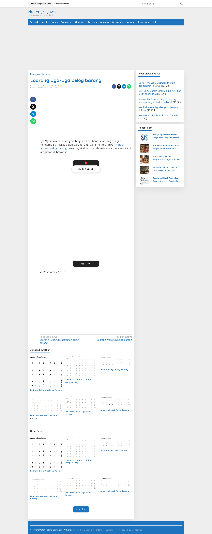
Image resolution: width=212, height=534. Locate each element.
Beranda (88, 530)
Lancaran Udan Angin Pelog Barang (78, 413)
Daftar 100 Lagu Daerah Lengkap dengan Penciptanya (156, 84)
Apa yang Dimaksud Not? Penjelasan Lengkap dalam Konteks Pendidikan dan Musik (167, 136)
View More (81, 509)
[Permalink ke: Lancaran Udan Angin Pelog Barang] (81, 402)
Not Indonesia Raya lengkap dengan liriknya (158, 109)
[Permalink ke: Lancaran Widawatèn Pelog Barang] (46, 404)
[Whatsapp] (129, 86)
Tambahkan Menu (61, 3)
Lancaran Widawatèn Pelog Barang (43, 416)
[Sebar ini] (114, 86)
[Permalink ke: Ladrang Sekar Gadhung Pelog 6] (46, 371)
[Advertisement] (106, 48)
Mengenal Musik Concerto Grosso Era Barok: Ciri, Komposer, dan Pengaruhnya (167, 169)
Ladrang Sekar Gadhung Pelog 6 (46, 390)
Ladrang (33, 87)
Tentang (98, 530)
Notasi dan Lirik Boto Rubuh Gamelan (158, 115)
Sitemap (138, 530)
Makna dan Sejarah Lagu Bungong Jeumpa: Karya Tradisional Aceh (157, 101)
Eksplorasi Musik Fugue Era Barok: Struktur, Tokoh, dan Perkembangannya (166, 180)
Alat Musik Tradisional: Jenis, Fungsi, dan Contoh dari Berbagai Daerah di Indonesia (167, 147)
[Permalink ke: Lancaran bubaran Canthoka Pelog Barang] (81, 366)
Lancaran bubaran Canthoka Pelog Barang (79, 381)
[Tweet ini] (119, 86)
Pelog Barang (43, 87)
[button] (181, 3)
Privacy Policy (125, 530)
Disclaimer (110, 530)
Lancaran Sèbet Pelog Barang (114, 410)
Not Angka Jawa (42, 11)
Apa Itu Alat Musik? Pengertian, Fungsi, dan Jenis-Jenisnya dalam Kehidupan (167, 158)
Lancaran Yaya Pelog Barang (114, 369)
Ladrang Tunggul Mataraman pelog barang (59, 339)
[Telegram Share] (124, 86)
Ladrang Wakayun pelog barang (114, 338)
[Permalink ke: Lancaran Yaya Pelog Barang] (116, 361)
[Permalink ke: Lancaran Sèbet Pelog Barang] (116, 401)
